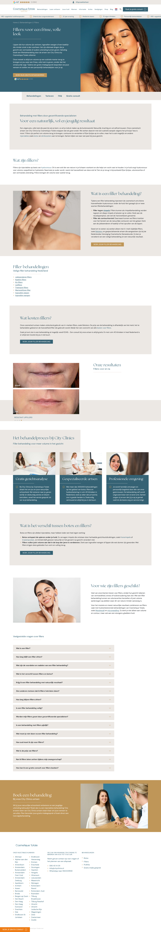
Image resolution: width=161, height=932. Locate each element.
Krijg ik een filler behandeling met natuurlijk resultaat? (39, 682)
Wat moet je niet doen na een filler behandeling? (37, 734)
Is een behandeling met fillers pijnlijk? (32, 725)
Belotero (99, 231)
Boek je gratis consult (134, 9)
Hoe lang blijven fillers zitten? (28, 699)
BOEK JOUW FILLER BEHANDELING (107, 244)
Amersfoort (19, 865)
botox (36, 136)
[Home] (24, 9)
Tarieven (49, 96)
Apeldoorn (19, 883)
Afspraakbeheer (82, 2)
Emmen (34, 862)
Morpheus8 (100, 610)
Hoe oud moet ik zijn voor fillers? (30, 742)
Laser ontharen (55, 9)
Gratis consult (73, 96)
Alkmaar (18, 857)
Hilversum (35, 875)
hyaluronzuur (46, 167)
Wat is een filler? (23, 648)
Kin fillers (18, 282)
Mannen (74, 9)
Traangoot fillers (21, 287)
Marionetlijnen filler (23, 290)
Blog (111, 9)
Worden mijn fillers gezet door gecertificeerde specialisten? (42, 716)
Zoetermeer (36, 917)
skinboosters (46, 136)
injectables (24, 136)
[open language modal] (116, 9)
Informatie (82, 9)
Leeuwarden (36, 878)
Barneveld (19, 891)
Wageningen (36, 912)
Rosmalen (35, 893)
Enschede (35, 865)
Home (15, 22)
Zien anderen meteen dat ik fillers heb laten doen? (37, 691)
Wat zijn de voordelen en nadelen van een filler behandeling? (42, 665)
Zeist (33, 914)
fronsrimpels (126, 537)
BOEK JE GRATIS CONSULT (13, 929)
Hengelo (34, 872)
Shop (106, 9)
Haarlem (34, 870)
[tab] (15, 420)
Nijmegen (35, 883)
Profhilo (87, 865)
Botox (86, 858)
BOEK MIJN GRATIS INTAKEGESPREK (30, 75)
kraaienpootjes (28, 540)
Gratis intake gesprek (92, 868)
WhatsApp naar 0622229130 (61, 871)
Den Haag (19, 901)
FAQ (60, 96)
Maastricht (35, 880)
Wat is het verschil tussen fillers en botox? (34, 674)
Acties (90, 9)
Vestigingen (98, 9)
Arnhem (18, 886)
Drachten (18, 909)
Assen (17, 888)
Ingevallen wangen (22, 295)
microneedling (113, 610)
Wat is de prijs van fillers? (27, 751)
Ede (16, 912)
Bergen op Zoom (21, 896)
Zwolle (33, 920)
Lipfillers (18, 285)
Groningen (35, 867)
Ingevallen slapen (22, 293)
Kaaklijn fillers (20, 280)
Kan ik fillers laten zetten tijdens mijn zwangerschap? (39, 759)
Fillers (86, 861)
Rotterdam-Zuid (37, 891)
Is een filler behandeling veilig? (29, 708)
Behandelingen (42, 9)
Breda (17, 893)
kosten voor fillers (104, 328)
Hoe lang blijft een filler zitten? (29, 657)
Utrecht (34, 904)
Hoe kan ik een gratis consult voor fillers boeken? (37, 768)
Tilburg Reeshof (37, 901)
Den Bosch (19, 899)
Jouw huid (65, 9)
